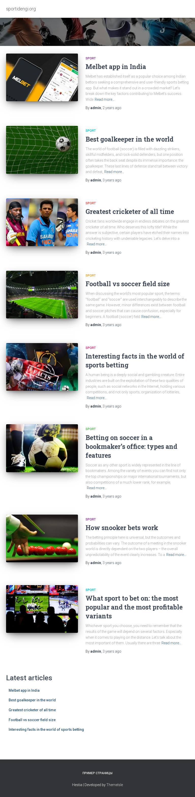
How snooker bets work (122, 527)
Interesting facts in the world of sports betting (46, 729)
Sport (91, 58)
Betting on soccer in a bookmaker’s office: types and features (131, 446)
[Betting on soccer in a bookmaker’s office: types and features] (42, 448)
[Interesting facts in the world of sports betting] (42, 367)
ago (112, 108)
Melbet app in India (116, 66)
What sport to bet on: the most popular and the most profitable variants (134, 607)
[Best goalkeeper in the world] (42, 150)
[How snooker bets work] (42, 538)
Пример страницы (97, 773)
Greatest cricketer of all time (130, 211)
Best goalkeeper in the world (129, 139)
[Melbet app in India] (42, 77)
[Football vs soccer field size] (42, 294)
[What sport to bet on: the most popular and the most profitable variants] (42, 609)
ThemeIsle (114, 785)
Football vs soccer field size (128, 284)
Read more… (105, 99)
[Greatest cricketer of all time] (42, 222)
